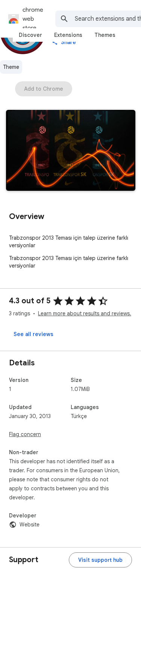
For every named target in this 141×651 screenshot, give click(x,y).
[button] (70, 151)
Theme (11, 67)
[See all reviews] (33, 334)
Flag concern (25, 434)
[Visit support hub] (100, 560)
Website (29, 524)
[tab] (30, 35)
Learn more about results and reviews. (84, 313)
